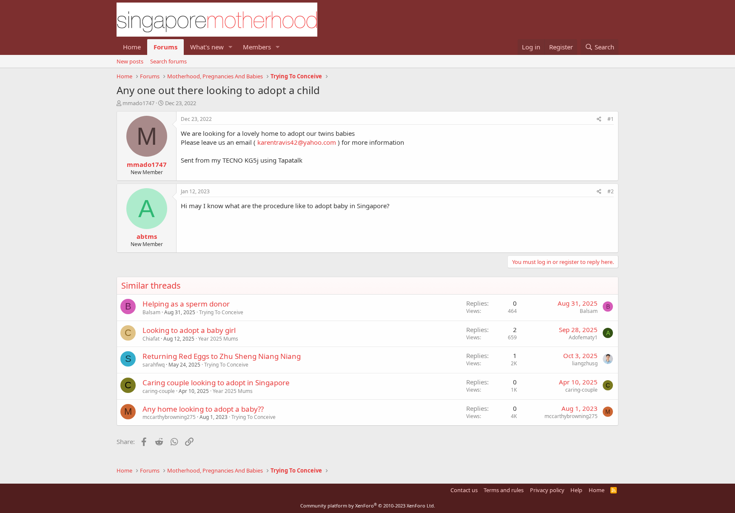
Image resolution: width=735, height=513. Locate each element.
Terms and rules (504, 490)
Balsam (151, 312)
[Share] (599, 119)
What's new (207, 47)
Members (257, 47)
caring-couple (158, 391)
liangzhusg (585, 363)
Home (132, 47)
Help (576, 490)
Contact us (464, 490)
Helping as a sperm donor (186, 304)
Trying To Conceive (221, 312)
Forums (165, 47)
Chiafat (151, 338)
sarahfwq (153, 364)
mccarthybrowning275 (169, 417)
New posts (130, 61)
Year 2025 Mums (218, 338)
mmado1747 (138, 103)
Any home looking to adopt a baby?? (203, 409)
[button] (230, 47)
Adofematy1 (583, 337)
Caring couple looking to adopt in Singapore (216, 382)
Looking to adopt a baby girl (189, 330)
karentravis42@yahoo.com (296, 142)
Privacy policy (547, 490)
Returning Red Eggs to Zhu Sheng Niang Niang (221, 356)
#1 (610, 119)
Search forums (168, 61)
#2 (610, 191)
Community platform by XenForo (367, 505)
